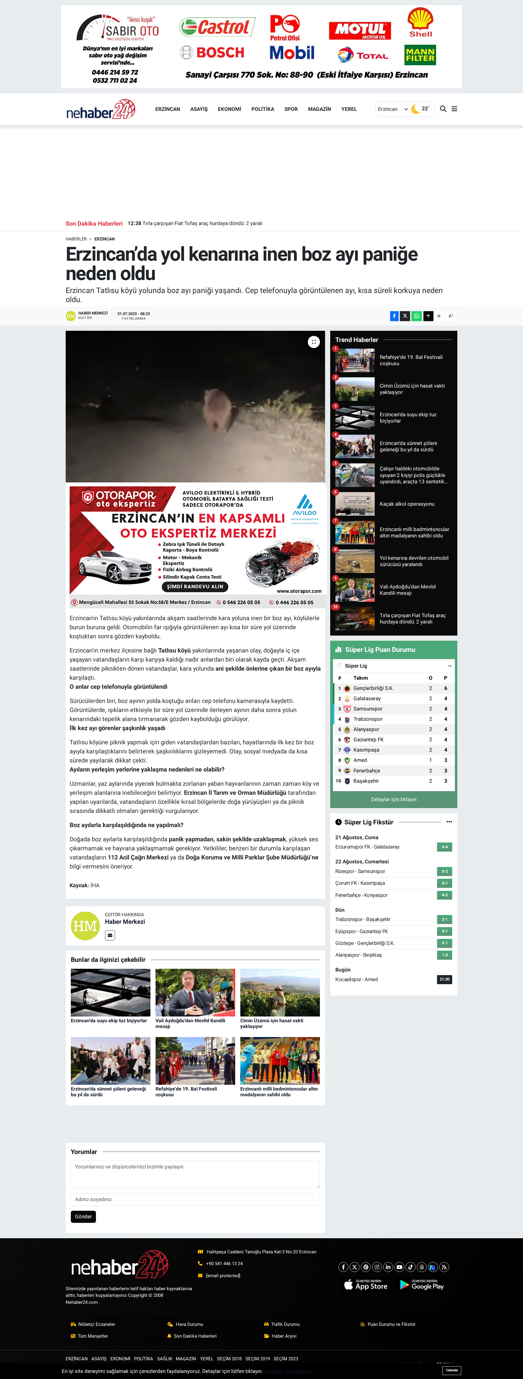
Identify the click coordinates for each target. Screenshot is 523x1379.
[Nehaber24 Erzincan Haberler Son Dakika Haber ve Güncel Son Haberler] (101, 108)
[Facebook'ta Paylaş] (394, 316)
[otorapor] (198, 546)
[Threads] (422, 1267)
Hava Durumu (189, 1324)
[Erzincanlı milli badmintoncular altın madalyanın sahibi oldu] (280, 1060)
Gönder (83, 1216)
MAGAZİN (319, 109)
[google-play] (422, 1284)
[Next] (433, 1267)
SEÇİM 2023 (286, 1358)
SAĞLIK (164, 1358)
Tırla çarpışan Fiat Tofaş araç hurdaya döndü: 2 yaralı (195, 223)
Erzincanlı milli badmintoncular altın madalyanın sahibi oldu (279, 1091)
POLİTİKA (263, 109)
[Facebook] (343, 1267)
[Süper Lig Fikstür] (449, 822)
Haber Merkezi (125, 921)
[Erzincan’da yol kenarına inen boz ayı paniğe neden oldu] (195, 406)
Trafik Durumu (285, 1324)
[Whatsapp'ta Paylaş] (416, 316)
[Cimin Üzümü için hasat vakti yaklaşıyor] (280, 992)
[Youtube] (399, 1267)
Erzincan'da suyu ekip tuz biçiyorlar (109, 1020)
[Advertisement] (261, 170)
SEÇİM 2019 (257, 1358)
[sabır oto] (261, 46)
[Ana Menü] (451, 109)
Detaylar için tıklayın (393, 799)
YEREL (349, 109)
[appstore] (366, 1284)
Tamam (452, 1370)
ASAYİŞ (199, 109)
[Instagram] (377, 1267)
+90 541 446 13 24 (224, 1263)
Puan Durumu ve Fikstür (392, 1324)
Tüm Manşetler (93, 1336)
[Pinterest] (366, 1267)
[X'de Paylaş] (405, 316)
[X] (355, 1267)
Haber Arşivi (284, 1336)
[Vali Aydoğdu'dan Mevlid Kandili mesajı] (195, 992)
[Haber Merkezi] (85, 926)
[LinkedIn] (388, 1267)
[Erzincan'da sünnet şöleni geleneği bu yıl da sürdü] (110, 1060)
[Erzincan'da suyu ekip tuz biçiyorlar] (110, 992)
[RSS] (444, 1267)
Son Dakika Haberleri (195, 1336)
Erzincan (104, 239)
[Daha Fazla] (428, 316)
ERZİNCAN (167, 109)
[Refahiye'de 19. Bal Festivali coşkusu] (195, 1060)
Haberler (76, 239)
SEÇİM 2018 (229, 1358)
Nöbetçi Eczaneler (96, 1324)
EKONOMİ (229, 109)
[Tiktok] (411, 1267)
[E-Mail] (110, 935)
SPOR (291, 109)
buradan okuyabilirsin (288, 1371)
